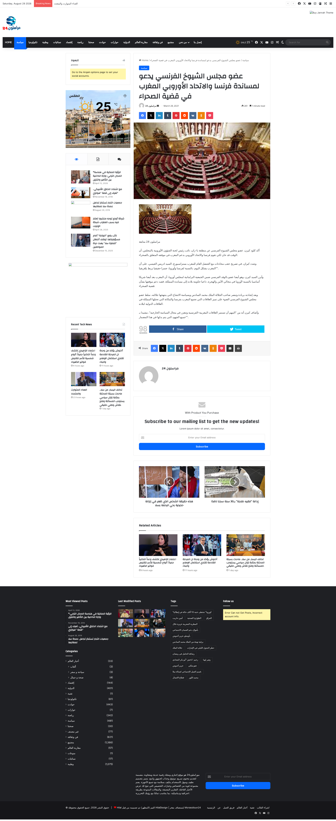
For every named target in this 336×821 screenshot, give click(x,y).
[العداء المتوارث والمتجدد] (83, 379)
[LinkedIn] (159, 115)
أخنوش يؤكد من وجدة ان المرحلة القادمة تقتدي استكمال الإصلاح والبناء (200, 562)
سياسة (20, 42)
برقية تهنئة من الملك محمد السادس (188, 642)
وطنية (45, 42)
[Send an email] (158, 106)
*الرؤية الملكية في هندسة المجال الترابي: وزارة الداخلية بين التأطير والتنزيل (107, 176)
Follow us (228, 601)
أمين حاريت (178, 618)
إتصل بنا (198, 42)
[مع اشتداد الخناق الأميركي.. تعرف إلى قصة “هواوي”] (80, 192)
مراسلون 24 (150, 106)
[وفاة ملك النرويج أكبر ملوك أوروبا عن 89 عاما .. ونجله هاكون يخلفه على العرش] (157, 623)
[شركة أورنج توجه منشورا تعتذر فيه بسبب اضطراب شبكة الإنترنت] (80, 222)
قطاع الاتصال (178, 677)
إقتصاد (69, 42)
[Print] (238, 348)
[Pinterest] (176, 115)
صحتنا (91, 42)
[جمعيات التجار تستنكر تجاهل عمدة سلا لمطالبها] (80, 207)
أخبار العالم (73, 661)
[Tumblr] (167, 115)
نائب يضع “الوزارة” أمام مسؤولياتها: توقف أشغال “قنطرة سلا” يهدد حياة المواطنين (106, 241)
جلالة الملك (177, 647)
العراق (209, 618)
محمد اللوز (193, 677)
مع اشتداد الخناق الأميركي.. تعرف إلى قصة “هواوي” (107, 191)
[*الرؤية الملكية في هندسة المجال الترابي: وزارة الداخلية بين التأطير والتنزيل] (80, 176)
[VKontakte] (192, 115)
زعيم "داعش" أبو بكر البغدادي (185, 659)
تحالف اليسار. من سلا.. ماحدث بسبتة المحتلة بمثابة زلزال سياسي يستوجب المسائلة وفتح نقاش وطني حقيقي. (107, 3)
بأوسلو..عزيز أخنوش (181, 636)
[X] (150, 115)
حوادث (102, 42)
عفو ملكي (192, 665)
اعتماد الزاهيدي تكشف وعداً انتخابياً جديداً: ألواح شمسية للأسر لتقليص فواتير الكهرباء (157, 562)
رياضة (80, 42)
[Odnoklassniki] (201, 115)
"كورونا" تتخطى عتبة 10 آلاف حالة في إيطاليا (192, 612)
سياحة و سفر (77, 671)
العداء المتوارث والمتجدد (79, 392)
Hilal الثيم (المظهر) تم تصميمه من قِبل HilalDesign (142, 807)
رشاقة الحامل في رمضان (184, 653)
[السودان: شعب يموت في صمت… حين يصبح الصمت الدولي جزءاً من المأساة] (141, 633)
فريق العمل (228, 807)
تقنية (70, 693)
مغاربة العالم (141, 42)
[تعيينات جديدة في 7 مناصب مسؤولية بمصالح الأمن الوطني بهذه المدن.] (157, 633)
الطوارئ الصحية (194, 618)
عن (219, 807)
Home (8, 42)
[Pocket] (209, 115)
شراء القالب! (263, 807)
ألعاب (73, 666)
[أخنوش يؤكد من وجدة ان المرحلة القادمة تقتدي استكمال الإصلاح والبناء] (202, 545)
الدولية (126, 42)
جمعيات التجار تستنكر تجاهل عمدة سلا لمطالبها (107, 204)
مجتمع (171, 42)
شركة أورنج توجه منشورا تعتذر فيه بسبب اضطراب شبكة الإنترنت (108, 222)
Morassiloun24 (193, 807)
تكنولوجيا (33, 42)
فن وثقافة (158, 42)
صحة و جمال (76, 677)
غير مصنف (73, 731)
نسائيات (57, 42)
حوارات (114, 42)
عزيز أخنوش (178, 665)
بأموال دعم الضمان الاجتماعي (185, 630)
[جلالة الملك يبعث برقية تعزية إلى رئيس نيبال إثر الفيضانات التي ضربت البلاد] (125, 613)
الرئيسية (211, 807)
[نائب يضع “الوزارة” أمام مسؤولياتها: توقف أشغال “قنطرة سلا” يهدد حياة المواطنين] (80, 240)
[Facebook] (142, 115)
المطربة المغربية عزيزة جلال (185, 624)
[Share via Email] (229, 348)
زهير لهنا (207, 659)
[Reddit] (184, 115)
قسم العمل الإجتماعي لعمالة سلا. (187, 671)
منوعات (71, 753)
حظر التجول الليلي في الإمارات (200, 647)
